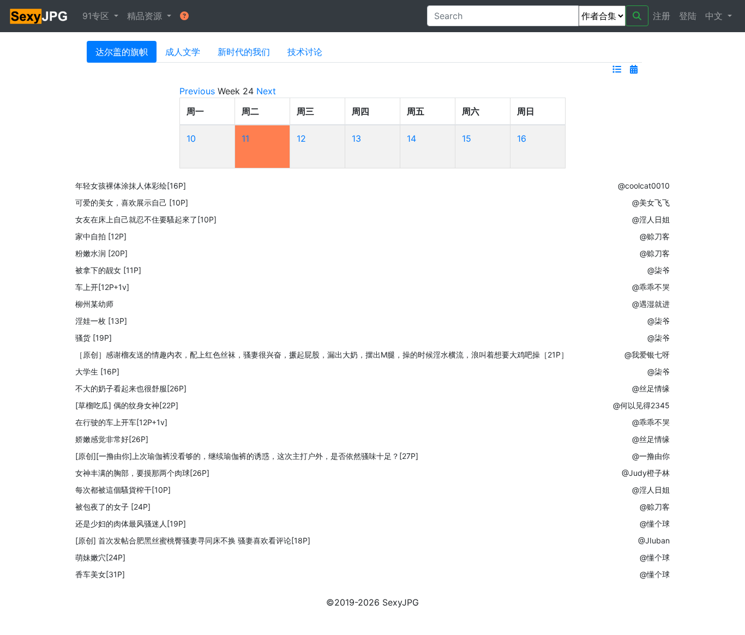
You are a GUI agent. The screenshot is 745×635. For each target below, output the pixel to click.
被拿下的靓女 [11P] (108, 270)
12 (301, 138)
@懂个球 (655, 523)
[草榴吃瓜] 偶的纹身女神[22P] (126, 405)
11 (245, 138)
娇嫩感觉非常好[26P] (111, 439)
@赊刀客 (655, 236)
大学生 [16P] (97, 371)
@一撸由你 (651, 456)
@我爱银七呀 (647, 354)
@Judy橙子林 (646, 472)
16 (521, 138)
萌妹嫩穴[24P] (100, 557)
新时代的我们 (244, 51)
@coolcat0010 (644, 185)
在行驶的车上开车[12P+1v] (121, 422)
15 (466, 138)
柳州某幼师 (94, 304)
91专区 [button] (97, 15)
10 (191, 138)
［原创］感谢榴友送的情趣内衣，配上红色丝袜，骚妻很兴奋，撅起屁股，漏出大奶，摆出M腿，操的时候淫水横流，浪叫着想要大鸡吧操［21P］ (321, 354)
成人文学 (182, 51)
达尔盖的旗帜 (121, 51)
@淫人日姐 (651, 219)
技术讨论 (304, 51)
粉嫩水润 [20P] (101, 253)
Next (266, 91)
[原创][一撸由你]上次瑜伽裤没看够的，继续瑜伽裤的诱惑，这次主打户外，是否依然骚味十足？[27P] (246, 456)
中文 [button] (715, 15)
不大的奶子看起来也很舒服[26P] (131, 388)
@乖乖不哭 (651, 287)
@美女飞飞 (651, 202)
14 (411, 138)
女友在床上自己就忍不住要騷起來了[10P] (146, 219)
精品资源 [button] (146, 15)
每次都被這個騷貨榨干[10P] (123, 489)
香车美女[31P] (100, 574)
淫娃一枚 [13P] (101, 320)
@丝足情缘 (651, 388)
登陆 (687, 15)
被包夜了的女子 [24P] (113, 506)
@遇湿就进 (651, 304)
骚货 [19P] (93, 337)
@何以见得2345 (641, 405)
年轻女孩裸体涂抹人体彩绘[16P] (130, 185)
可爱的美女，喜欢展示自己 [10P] (131, 202)
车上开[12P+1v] (102, 287)
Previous (197, 91)
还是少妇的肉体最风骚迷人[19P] (130, 523)
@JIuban (654, 540)
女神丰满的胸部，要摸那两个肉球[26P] (142, 472)
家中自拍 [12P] (101, 236)
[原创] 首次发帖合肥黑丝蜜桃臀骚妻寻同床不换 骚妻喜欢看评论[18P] (192, 540)
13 (356, 138)
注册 (661, 15)
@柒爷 (658, 270)
